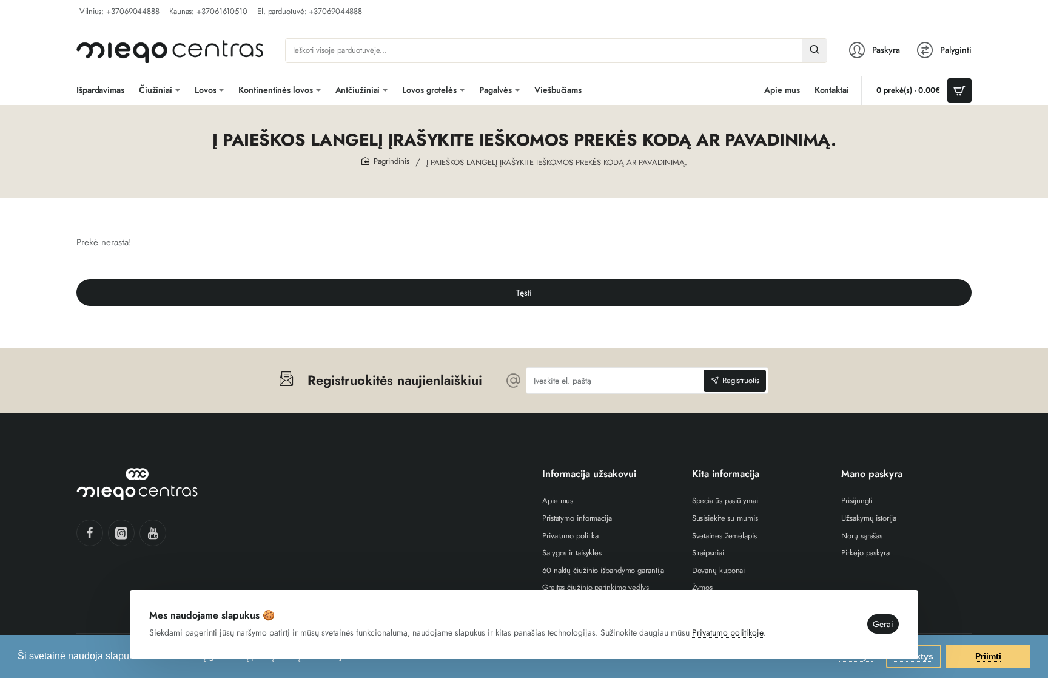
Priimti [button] (988, 656)
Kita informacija (725, 474)
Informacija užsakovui (589, 474)
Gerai (883, 624)
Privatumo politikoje (727, 632)
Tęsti (524, 292)
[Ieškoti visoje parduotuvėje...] (814, 50)
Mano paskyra (871, 474)
